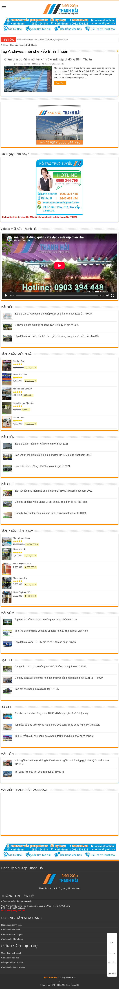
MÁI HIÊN (7, 437)
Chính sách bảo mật (10, 958)
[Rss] (59, 981)
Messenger (112, 953)
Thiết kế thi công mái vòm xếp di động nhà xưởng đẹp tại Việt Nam (51, 630)
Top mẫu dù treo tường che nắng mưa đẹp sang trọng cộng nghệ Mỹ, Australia (57, 724)
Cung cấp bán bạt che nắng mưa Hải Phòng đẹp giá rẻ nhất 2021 (50, 666)
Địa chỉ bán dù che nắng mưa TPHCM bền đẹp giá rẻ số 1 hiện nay (51, 713)
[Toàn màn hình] (112, 295)
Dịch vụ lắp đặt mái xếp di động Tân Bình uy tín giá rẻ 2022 (42, 40)
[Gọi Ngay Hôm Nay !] (59, 187)
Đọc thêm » (60, 83)
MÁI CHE (7, 484)
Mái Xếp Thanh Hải (66, 978)
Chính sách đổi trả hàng (12, 939)
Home (5, 45)
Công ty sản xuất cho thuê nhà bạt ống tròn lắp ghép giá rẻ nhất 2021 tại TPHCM (59, 678)
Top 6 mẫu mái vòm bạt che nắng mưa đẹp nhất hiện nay (46, 619)
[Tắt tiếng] (107, 295)
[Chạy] (6, 295)
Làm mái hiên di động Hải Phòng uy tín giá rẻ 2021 (42, 466)
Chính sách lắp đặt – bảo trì (13, 967)
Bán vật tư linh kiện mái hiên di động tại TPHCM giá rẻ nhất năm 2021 (53, 455)
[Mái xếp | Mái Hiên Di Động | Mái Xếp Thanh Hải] (59, 8)
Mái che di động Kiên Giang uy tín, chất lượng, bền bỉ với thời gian (51, 502)
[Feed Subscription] (117, 51)
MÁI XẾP (7, 307)
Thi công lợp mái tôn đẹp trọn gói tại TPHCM (39, 771)
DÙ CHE (6, 707)
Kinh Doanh (112, 973)
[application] (59, 266)
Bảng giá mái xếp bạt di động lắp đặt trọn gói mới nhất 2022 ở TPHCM (53, 313)
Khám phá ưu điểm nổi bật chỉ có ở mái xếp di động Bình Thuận (48, 59)
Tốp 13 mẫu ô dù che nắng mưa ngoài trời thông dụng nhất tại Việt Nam (54, 736)
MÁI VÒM (7, 613)
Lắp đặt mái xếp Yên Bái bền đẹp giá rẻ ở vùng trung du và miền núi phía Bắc (57, 336)
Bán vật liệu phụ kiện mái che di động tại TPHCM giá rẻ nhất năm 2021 (54, 490)
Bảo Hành (112, 963)
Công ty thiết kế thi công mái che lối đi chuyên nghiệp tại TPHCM (50, 513)
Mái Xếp (37, 64)
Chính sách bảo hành (10, 930)
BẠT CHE (7, 660)
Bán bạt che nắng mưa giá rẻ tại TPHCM (37, 689)
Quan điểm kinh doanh (11, 953)
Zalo (112, 943)
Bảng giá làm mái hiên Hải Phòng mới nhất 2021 (41, 443)
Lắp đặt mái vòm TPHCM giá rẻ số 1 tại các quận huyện (45, 642)
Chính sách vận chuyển (11, 934)
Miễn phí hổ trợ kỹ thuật (12, 962)
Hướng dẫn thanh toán (11, 925)
